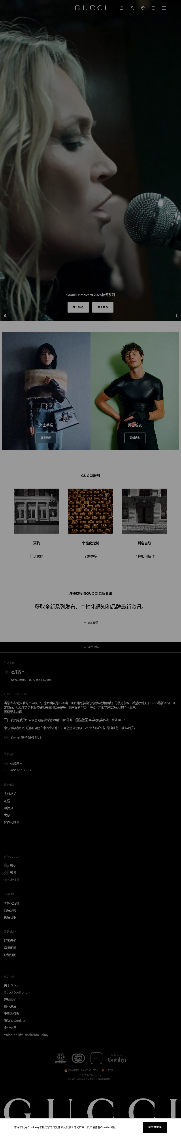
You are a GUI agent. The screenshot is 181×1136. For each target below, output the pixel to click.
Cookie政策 (107, 1127)
